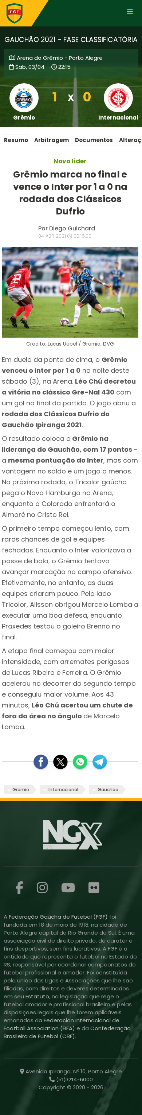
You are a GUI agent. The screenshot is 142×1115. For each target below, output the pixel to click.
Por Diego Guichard (66, 228)
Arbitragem (51, 140)
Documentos (94, 140)
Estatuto (37, 996)
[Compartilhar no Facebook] (40, 762)
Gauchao (108, 789)
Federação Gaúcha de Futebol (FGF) (59, 916)
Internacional (63, 789)
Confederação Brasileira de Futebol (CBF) (67, 1032)
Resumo (16, 140)
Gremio (20, 789)
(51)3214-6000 (74, 1079)
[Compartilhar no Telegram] (99, 762)
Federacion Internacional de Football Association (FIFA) (61, 1024)
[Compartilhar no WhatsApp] (80, 762)
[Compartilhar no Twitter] (60, 762)
